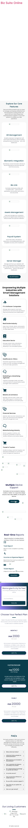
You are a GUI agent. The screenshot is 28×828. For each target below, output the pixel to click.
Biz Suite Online (11, 3)
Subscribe (14, 603)
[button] (2, 814)
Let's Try (14, 653)
